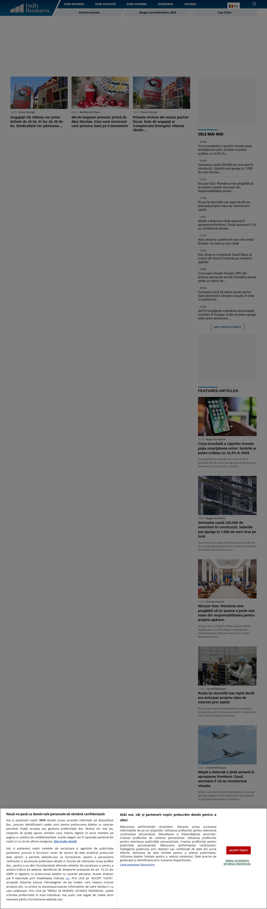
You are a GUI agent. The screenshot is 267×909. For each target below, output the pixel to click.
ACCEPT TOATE (238, 850)
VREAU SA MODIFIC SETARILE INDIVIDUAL (237, 862)
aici (68, 878)
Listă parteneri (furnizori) (137, 865)
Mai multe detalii (65, 841)
